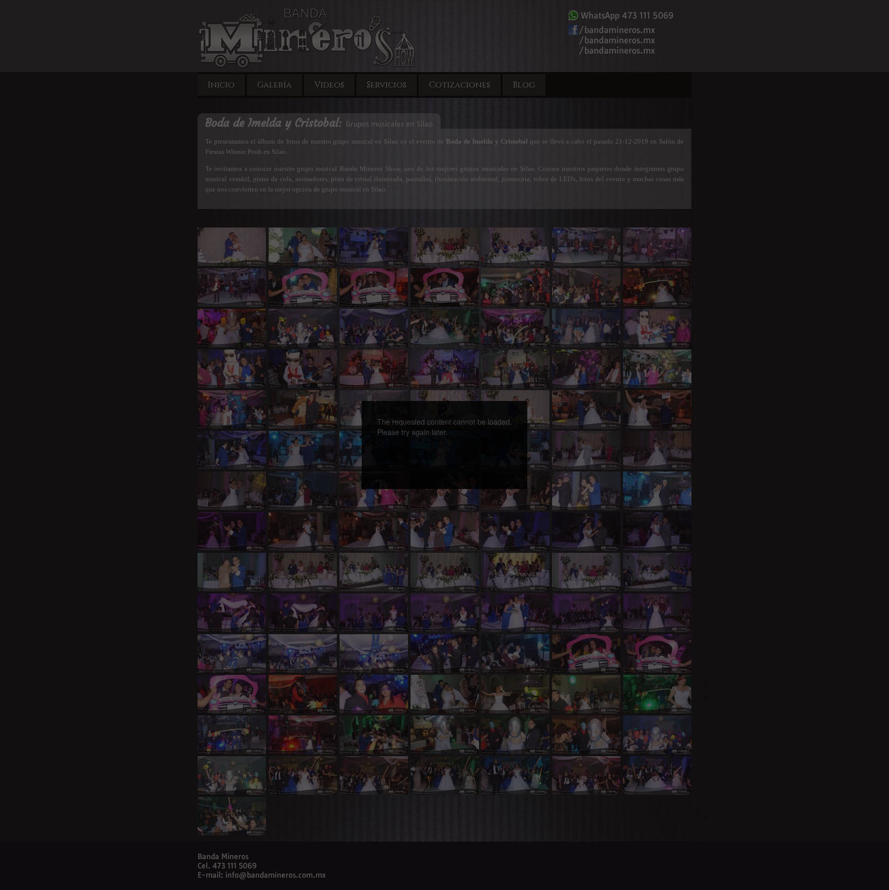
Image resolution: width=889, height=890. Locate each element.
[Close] (527, 401)
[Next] (489, 427)
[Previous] (399, 427)
